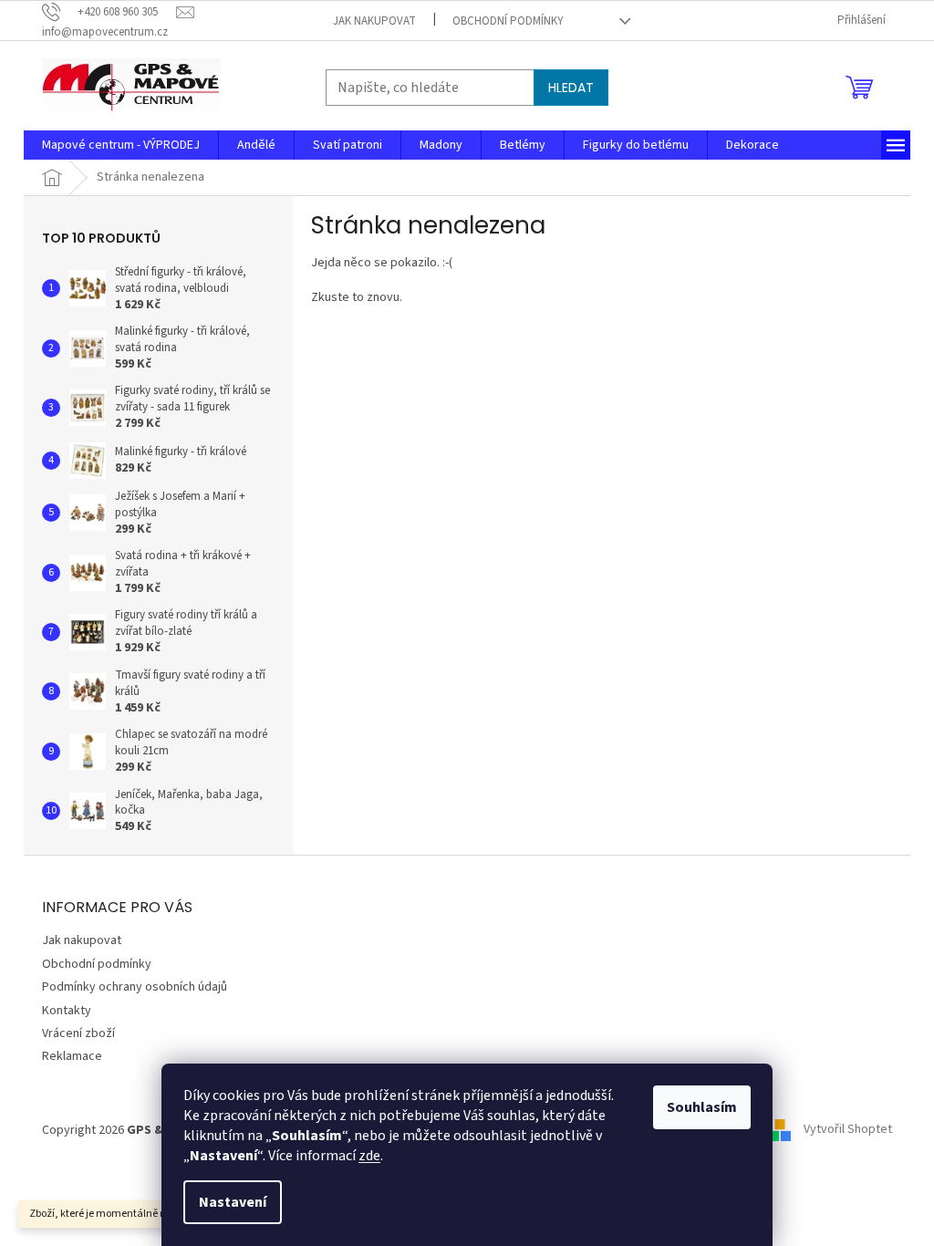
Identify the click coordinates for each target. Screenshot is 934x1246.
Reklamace (72, 1056)
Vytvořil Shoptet (848, 1130)
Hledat (571, 87)
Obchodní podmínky (508, 21)
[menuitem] (121, 145)
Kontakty (66, 1011)
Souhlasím (702, 1107)
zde (369, 1156)
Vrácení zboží (78, 1033)
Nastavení (232, 1202)
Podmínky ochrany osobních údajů (134, 987)
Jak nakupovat (374, 21)
